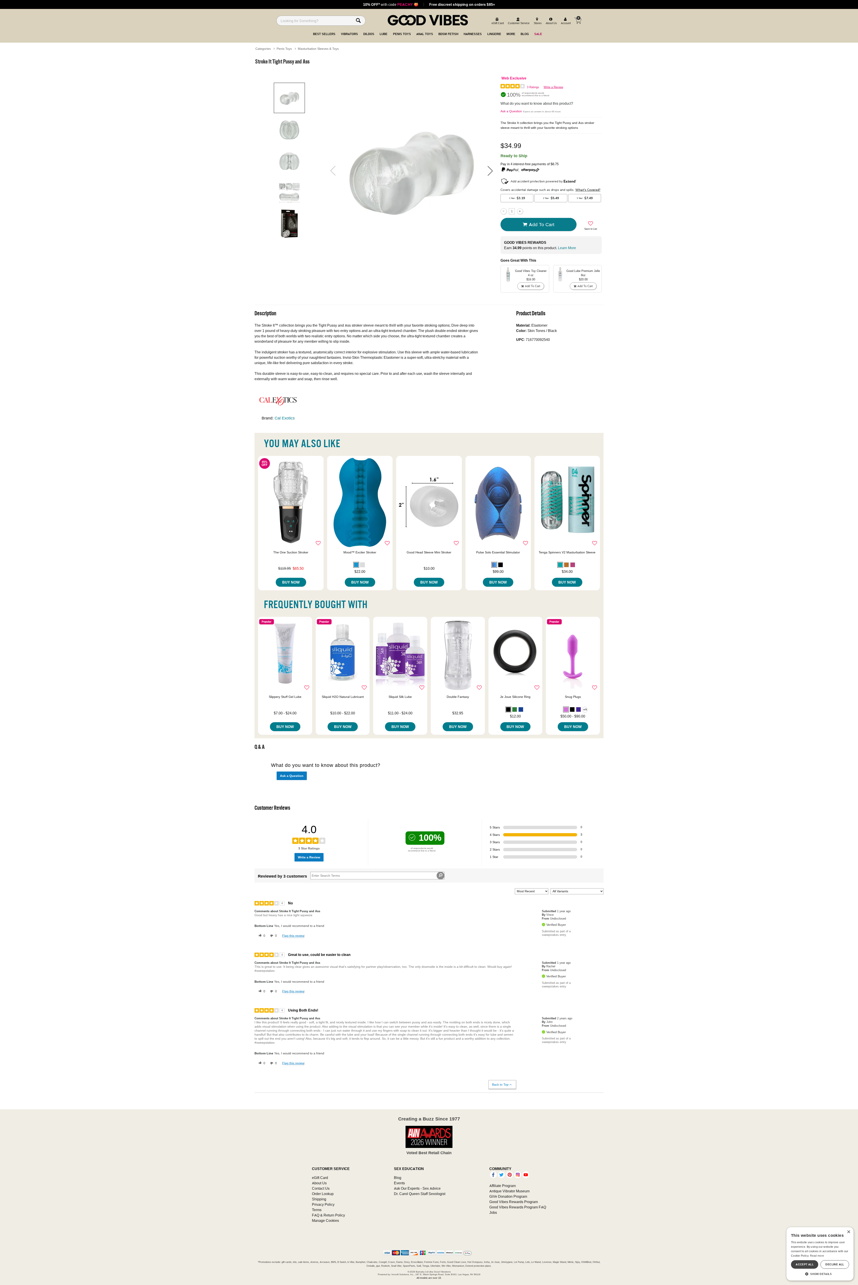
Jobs (493, 1212)
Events (399, 1183)
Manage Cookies (325, 1220)
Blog (397, 1177)
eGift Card (320, 1177)
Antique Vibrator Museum (509, 1191)
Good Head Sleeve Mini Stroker (429, 552)
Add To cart (541, 224)
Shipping (319, 1199)
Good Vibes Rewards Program (513, 1201)
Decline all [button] (834, 1264)
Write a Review (553, 87)
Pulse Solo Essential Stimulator (498, 552)
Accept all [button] (805, 1264)
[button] (490, 171)
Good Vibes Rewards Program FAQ (517, 1207)
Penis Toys (284, 49)
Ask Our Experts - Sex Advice (417, 1188)
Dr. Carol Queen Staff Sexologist (419, 1193)
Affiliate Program (502, 1185)
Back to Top (500, 1084)
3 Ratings (533, 87)
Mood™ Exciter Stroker (359, 552)
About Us (319, 1183)
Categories (263, 49)
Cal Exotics (285, 418)
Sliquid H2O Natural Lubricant (343, 697)
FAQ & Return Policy (328, 1215)
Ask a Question (511, 111)
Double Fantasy (458, 697)
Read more (817, 1255)
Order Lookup (323, 1193)
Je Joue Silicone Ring (515, 697)
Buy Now (291, 582)
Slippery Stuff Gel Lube (285, 697)
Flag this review (293, 935)
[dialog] (820, 1254)
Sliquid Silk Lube (400, 697)
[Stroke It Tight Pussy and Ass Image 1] (412, 170)
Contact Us (321, 1188)
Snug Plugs (573, 697)
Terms (317, 1210)
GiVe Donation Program (508, 1196)
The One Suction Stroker (290, 552)
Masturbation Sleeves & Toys (318, 49)
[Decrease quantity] (503, 211)
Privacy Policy (323, 1204)
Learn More (567, 248)
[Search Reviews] (440, 875)
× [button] (848, 1232)
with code (390, 4)
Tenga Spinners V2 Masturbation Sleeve (567, 552)
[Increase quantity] (520, 211)
